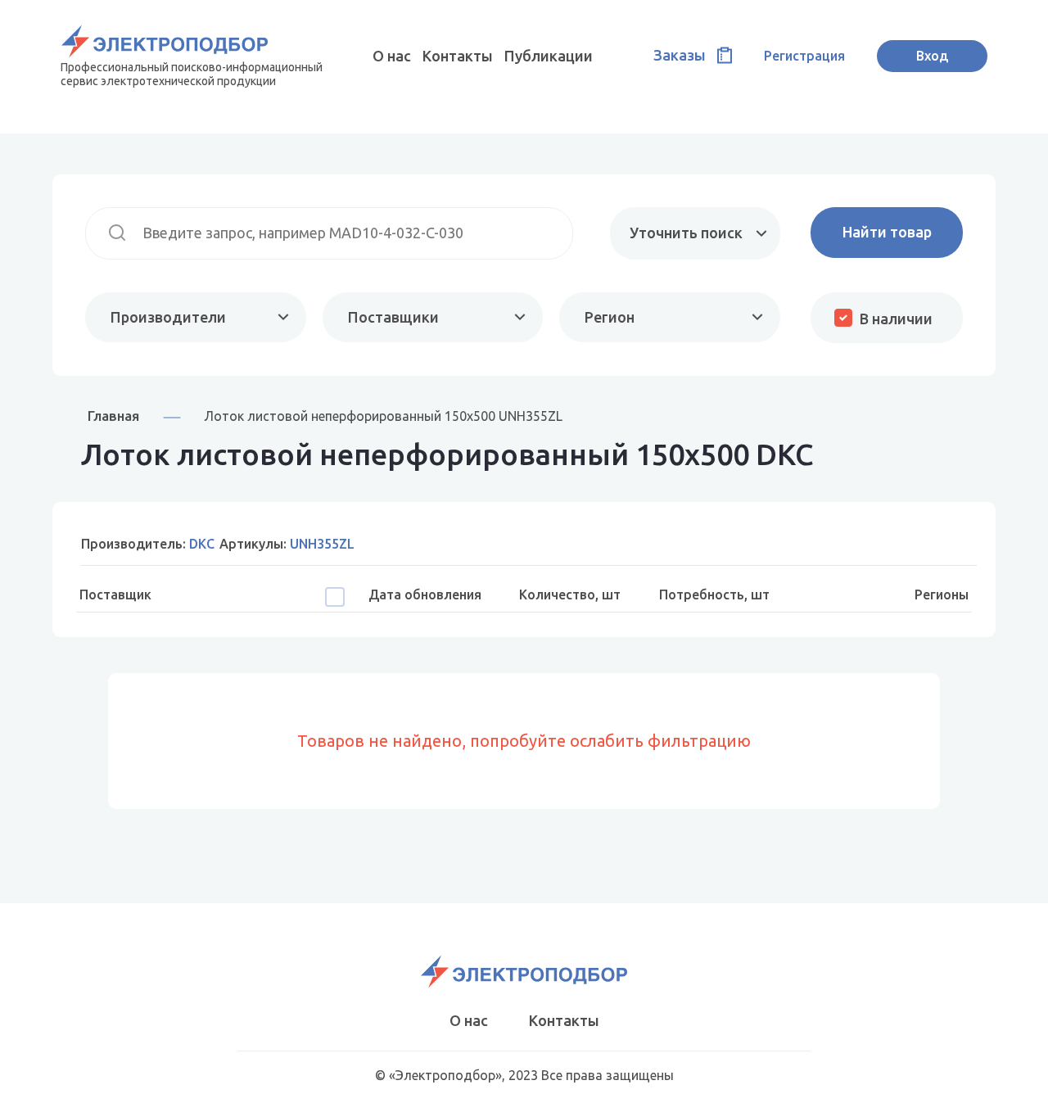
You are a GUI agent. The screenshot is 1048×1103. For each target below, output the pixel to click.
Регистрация (804, 55)
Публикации (548, 55)
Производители (168, 317)
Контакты (457, 55)
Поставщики (393, 317)
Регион (610, 317)
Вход (932, 55)
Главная (113, 415)
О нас (392, 55)
